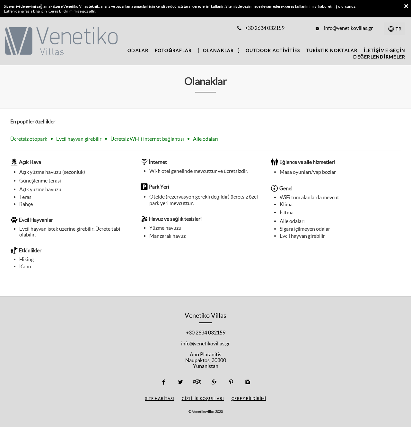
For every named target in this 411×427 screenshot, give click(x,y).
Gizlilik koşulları (203, 398)
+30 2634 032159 (205, 332)
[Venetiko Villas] (55, 40)
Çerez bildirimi (249, 398)
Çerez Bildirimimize (65, 11)
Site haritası (159, 398)
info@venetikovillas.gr (205, 343)
